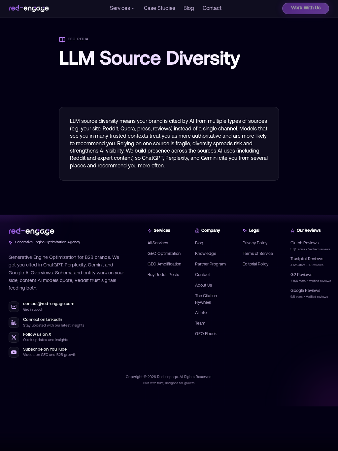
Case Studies (159, 8)
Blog (189, 8)
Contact (212, 8)
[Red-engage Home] (29, 8)
